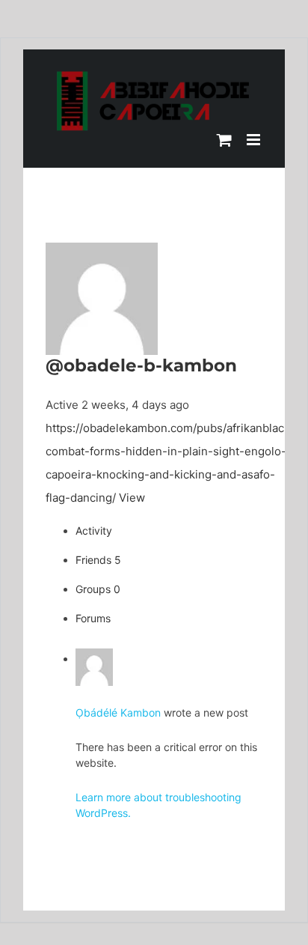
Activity (94, 530)
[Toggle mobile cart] (224, 140)
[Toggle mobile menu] (254, 140)
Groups (98, 589)
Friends (98, 559)
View (132, 497)
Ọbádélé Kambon (118, 712)
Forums (93, 618)
